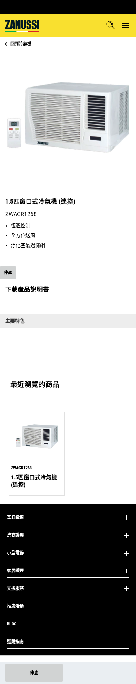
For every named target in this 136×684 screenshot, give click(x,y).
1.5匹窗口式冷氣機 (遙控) (34, 481)
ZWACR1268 (21, 467)
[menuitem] (22, 25)
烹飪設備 (15, 517)
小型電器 (15, 552)
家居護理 (15, 570)
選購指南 (15, 641)
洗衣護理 (15, 535)
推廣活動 (15, 606)
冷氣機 (20, 43)
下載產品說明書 (27, 289)
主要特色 (15, 321)
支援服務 (15, 588)
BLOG (11, 624)
